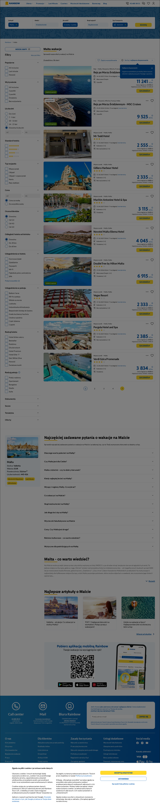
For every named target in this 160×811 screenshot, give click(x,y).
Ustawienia (127, 779)
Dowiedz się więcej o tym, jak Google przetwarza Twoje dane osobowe (31, 799)
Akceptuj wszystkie (124, 773)
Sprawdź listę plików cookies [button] (123, 784)
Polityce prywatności (84, 776)
